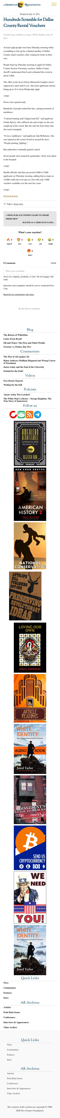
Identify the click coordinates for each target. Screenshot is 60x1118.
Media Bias (18, 204)
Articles (7, 1007)
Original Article (10, 196)
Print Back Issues (11, 1012)
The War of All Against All (16, 356)
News (5, 982)
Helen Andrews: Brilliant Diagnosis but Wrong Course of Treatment (29, 361)
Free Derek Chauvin (13, 381)
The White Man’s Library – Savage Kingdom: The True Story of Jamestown (27, 399)
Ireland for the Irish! (13, 371)
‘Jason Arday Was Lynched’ (16, 394)
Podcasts (30, 389)
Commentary (30, 351)
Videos (30, 375)
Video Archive (10, 1027)
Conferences (9, 1017)
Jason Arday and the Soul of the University (23, 367)
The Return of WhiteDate (15, 335)
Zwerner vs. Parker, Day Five (17, 347)
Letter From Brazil (12, 339)
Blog (30, 330)
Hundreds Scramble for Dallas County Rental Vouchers (28, 23)
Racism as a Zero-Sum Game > (38, 222)
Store (6, 997)
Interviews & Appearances (16, 1022)
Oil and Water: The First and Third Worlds (24, 343)
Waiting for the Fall (12, 385)
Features (7, 992)
